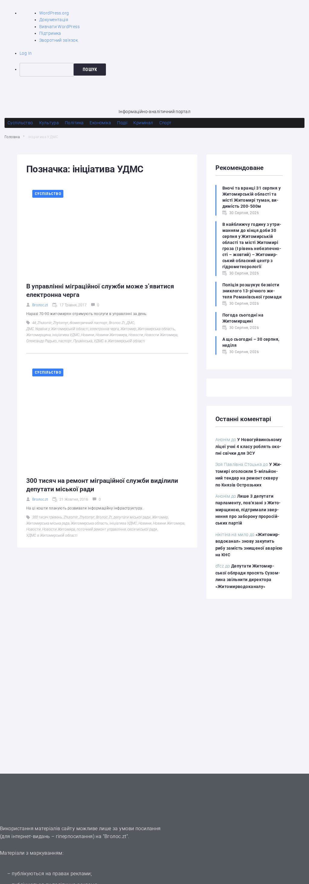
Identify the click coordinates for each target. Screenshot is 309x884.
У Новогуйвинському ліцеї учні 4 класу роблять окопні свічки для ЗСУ (248, 446)
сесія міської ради (142, 529)
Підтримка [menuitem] (50, 33)
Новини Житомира (111, 335)
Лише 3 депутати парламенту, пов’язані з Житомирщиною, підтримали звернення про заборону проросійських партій (248, 510)
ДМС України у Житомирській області (57, 329)
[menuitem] (164, 69)
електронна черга (104, 329)
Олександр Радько (41, 341)
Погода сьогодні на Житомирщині (243, 318)
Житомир (128, 329)
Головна (12, 137)
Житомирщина (38, 335)
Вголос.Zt (117, 323)
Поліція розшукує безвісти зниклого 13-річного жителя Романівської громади (252, 290)
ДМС (130, 323)
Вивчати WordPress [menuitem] (59, 26)
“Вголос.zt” (115, 836)
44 (34, 323)
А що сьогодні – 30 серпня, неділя (250, 342)
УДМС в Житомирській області (119, 341)
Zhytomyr (60, 323)
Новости (136, 335)
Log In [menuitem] (26, 53)
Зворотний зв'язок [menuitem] (58, 40)
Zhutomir (44, 323)
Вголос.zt (40, 305)
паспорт (65, 341)
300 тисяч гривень (47, 517)
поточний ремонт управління (101, 529)
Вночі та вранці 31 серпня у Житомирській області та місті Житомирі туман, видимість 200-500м (251, 197)
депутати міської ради (132, 517)
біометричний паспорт (88, 323)
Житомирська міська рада (47, 523)
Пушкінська (82, 341)
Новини (87, 335)
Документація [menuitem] (53, 19)
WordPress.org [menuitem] (54, 13)
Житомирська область (156, 329)
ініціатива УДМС (66, 335)
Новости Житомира (161, 335)
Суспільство (48, 193)
